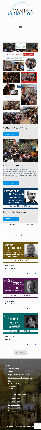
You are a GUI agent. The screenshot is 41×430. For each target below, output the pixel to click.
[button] (20, 26)
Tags (16, 235)
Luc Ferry (8, 339)
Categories (8, 235)
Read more (32, 273)
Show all (33, 237)
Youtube (11, 388)
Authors (24, 235)
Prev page (11, 224)
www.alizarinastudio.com (26, 426)
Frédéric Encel (10, 304)
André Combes (10, 268)
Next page (29, 224)
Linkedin (28, 384)
